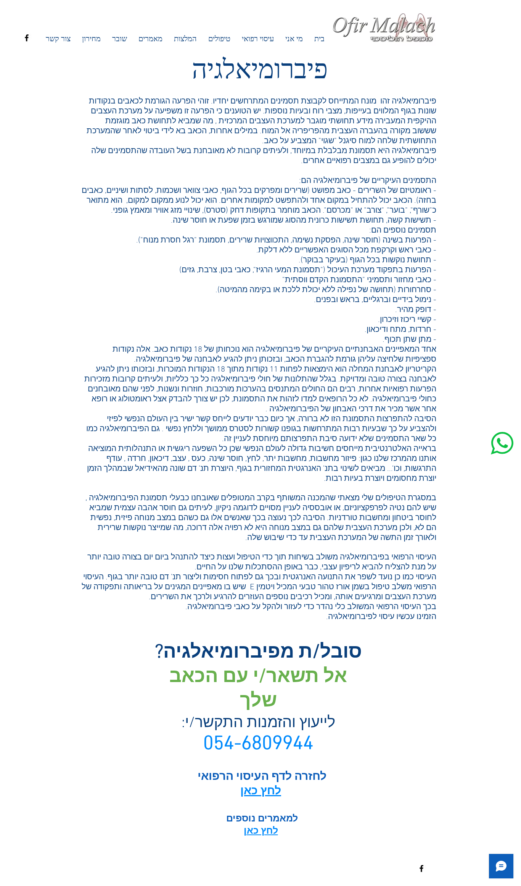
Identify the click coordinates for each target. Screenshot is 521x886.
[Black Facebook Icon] (26, 37)
